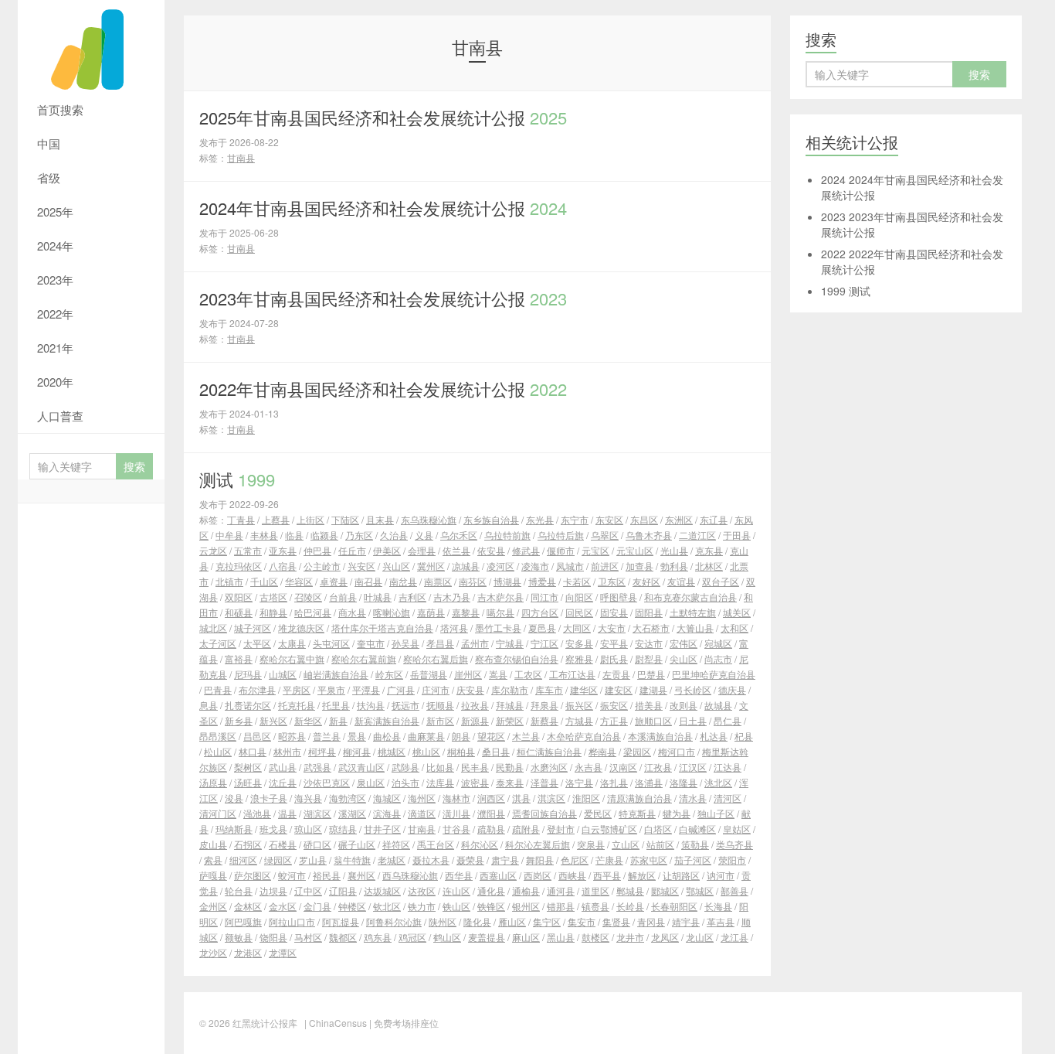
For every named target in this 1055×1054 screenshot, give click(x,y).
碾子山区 (356, 844)
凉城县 (466, 565)
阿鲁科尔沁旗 (394, 921)
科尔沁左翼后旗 (537, 844)
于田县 (737, 534)
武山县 (283, 766)
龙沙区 (213, 952)
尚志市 (718, 658)
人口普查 (60, 416)
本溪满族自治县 (660, 735)
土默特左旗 (693, 612)
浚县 (234, 797)
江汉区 (693, 766)
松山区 (218, 751)
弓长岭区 (692, 689)
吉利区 (412, 596)
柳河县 (357, 751)
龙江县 (734, 936)
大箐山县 (695, 627)
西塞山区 (498, 875)
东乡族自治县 (491, 519)
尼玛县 (248, 673)
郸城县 (630, 890)
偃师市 (561, 550)
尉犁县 (649, 658)
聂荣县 (470, 859)
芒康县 (609, 859)
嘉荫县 (431, 612)
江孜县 (658, 766)
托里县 (336, 704)
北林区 (709, 565)
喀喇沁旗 (391, 612)
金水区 (283, 905)
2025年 (55, 211)
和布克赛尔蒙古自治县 (690, 596)
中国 (48, 143)
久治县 (394, 534)
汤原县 (213, 782)
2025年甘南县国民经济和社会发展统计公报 (383, 117)
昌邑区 (257, 735)
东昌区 (644, 519)
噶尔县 (500, 612)
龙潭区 (283, 952)
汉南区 (623, 766)
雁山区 (512, 921)
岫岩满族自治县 (336, 673)
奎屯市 (371, 643)
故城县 (718, 704)
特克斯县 (637, 813)
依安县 (491, 550)
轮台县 (239, 890)
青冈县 (651, 921)
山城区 (283, 673)
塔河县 (454, 627)
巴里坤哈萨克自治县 (713, 673)
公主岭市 (322, 565)
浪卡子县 (268, 797)
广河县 (401, 689)
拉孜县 (475, 704)
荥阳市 (732, 859)
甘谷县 (456, 828)
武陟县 (405, 766)
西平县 (607, 875)
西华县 (459, 875)
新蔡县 (544, 720)
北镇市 (229, 581)
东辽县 (714, 519)
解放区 (642, 875)
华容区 (299, 581)
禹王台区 (435, 844)
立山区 (625, 844)
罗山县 (313, 859)
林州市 (287, 751)
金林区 (248, 905)
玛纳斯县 (234, 828)
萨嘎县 (213, 875)
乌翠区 (605, 534)
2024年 (55, 245)
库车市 (549, 689)
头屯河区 (331, 643)
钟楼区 (352, 905)
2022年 (55, 313)
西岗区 (537, 875)
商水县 (352, 612)
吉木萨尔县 (500, 596)
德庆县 (732, 689)
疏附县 (526, 828)
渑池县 (257, 813)
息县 (208, 704)
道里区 (595, 890)
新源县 (475, 720)
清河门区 (217, 813)
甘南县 (241, 157)
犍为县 (676, 813)
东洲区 (679, 519)
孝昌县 (440, 643)
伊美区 (387, 550)
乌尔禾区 (458, 534)
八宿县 (283, 565)
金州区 (213, 905)
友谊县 (681, 581)
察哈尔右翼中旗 (292, 658)
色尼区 (575, 859)
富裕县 (239, 658)
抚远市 (405, 704)
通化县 (491, 890)
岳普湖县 (428, 673)
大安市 (612, 627)
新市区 (440, 720)
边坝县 (273, 890)
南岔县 (403, 581)
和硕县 (239, 612)
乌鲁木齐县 (649, 534)
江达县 (727, 766)
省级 (48, 177)
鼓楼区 (595, 936)
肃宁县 (505, 859)
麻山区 (526, 936)
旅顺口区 (653, 720)
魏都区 (343, 936)
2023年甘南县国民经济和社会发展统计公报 (383, 298)
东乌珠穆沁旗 (428, 519)
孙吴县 (405, 643)
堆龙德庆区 (301, 627)
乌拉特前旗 (507, 534)
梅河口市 (676, 751)
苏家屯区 (648, 859)
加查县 (639, 565)
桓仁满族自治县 (549, 751)
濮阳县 (491, 813)
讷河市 (720, 875)
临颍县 (324, 534)
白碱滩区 (697, 828)
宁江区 (544, 643)
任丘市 (352, 550)
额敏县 (239, 936)
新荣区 (510, 720)
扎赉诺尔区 (248, 704)
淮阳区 (586, 797)
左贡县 (616, 673)
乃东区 (359, 534)
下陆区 (345, 519)
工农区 (528, 673)
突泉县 (591, 844)
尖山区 (683, 658)
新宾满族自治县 (386, 720)
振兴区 (579, 704)
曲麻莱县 (426, 735)
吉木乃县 (451, 596)
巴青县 (218, 689)
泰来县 (510, 782)
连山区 (456, 890)
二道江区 (697, 534)
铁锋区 (491, 905)
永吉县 (588, 766)
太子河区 (217, 643)
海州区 (422, 797)
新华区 (308, 720)
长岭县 (630, 905)
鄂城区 (700, 890)
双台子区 (720, 581)
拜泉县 (544, 704)
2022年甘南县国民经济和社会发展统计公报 (383, 389)
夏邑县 (542, 627)
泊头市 (405, 782)
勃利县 (674, 565)
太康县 (292, 643)
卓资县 (334, 581)
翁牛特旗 (352, 859)
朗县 (461, 735)
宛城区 (718, 643)
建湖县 (653, 689)
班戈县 (273, 828)
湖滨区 (317, 813)
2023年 (55, 279)
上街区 (310, 519)
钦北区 (387, 905)
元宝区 (595, 550)
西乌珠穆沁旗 (410, 875)
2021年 (55, 347)
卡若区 (577, 581)
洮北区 (718, 782)
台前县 (343, 596)
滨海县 (387, 813)
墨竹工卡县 (498, 627)
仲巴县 (317, 550)
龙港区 (248, 952)
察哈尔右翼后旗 (435, 658)
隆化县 (477, 921)
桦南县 (602, 751)
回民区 (579, 612)
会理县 (422, 550)
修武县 (526, 550)
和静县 (273, 612)
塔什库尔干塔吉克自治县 (382, 627)
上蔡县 (276, 519)
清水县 (693, 797)
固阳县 (649, 612)
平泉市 (331, 689)
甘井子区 (382, 828)
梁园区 (637, 751)
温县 (287, 813)
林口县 (252, 751)
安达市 (649, 643)
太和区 (734, 627)
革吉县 (720, 921)
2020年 (55, 382)
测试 (237, 479)
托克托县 (296, 704)
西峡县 (572, 875)
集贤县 (616, 921)
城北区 (213, 627)
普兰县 (327, 735)
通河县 (561, 890)
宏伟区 (683, 643)
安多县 (579, 643)
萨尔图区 (252, 875)
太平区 (257, 643)
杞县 (743, 735)
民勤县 (510, 766)
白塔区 (658, 828)
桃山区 (426, 751)
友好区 (646, 581)
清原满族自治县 (639, 797)
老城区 (391, 859)
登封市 (561, 828)
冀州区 (431, 565)
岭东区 (389, 673)
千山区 (264, 581)
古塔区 (273, 596)
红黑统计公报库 (91, 46)
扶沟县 (371, 704)
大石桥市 (651, 627)
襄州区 (361, 875)
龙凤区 (665, 936)
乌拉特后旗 (561, 534)
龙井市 (630, 936)
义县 (424, 534)
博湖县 (507, 581)
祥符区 (396, 844)
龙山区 (700, 936)
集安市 (581, 921)
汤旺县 (248, 782)
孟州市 (475, 643)
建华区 (584, 689)
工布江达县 (572, 673)
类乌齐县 (734, 844)
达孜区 (422, 890)
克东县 (709, 550)
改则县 (683, 704)
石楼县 (283, 844)
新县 (338, 720)
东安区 (609, 519)
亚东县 (283, 550)
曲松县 (387, 735)
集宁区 (547, 921)
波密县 (475, 782)
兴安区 (361, 565)
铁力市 (422, 905)
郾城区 (665, 890)
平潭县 (366, 689)
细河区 (243, 859)
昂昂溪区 (217, 735)
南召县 (368, 581)
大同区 (577, 627)
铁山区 (456, 905)
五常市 (248, 550)
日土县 (693, 720)
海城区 (387, 797)
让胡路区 (681, 875)
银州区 (526, 905)
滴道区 (422, 813)
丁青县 (241, 519)
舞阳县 (540, 859)
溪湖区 (352, 813)
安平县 (614, 643)
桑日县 (496, 751)
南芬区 (473, 581)
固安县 (614, 612)
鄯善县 (734, 890)
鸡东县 (378, 936)
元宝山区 (634, 550)
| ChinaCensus (335, 1022)
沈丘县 (283, 782)
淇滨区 (551, 797)
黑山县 (561, 936)
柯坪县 (322, 751)
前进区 (605, 565)
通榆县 (526, 890)
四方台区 (539, 612)
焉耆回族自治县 (544, 813)
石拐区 (248, 844)
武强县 (317, 766)
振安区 (614, 704)
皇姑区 (737, 828)
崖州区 (468, 673)
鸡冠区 (412, 936)
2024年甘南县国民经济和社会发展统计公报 (383, 208)
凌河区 (500, 565)
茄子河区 (692, 859)
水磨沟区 (549, 766)
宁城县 (510, 643)
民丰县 (475, 766)
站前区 (660, 844)
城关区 (737, 612)
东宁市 (575, 519)
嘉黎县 (466, 612)
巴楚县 (651, 673)
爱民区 (598, 813)
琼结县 (343, 828)
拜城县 (510, 704)
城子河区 (252, 627)
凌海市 (535, 565)
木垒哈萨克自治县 (584, 735)
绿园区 (278, 859)
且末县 (380, 519)
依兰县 (456, 550)
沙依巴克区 (327, 782)
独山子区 (715, 813)
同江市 (544, 596)
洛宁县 (579, 782)
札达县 (714, 735)
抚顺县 (440, 704)
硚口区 (317, 844)
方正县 (614, 720)
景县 (357, 735)
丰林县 (264, 534)
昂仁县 (727, 720)
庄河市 (435, 689)
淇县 (521, 797)
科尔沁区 (479, 844)
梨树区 (248, 766)
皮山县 (213, 844)
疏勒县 (491, 828)
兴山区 (396, 565)
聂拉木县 (430, 859)
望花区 (491, 735)
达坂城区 (382, 890)
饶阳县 (273, 936)
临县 (294, 534)
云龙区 (213, 550)
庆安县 (470, 689)
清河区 (727, 797)
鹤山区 (447, 936)
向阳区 (579, 596)
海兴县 (308, 797)
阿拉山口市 (292, 921)
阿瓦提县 (340, 921)
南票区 (438, 581)
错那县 (561, 905)
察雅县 (579, 658)
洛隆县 (683, 782)
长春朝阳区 (674, 905)
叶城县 (378, 596)
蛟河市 (292, 875)
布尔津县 (257, 689)
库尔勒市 (509, 689)
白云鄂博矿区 (609, 828)
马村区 (308, 936)
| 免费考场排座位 (403, 1022)
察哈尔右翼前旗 (363, 658)
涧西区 (491, 797)
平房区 (296, 689)
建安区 (619, 689)
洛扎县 (614, 782)
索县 (213, 859)
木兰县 (526, 735)
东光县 (540, 519)
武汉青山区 (361, 766)
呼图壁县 (618, 596)
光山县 (674, 550)
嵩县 (498, 673)
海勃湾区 (347, 797)
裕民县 (327, 875)
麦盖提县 (486, 936)
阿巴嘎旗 (243, 921)
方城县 (579, 720)
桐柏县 (461, 751)
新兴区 (273, 720)
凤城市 (570, 565)
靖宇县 (686, 921)
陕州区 (442, 921)
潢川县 (456, 813)
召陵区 (308, 596)
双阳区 (239, 596)
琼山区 (308, 828)
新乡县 (239, 720)
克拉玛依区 (238, 565)
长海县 (718, 905)
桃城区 (391, 751)
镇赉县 (595, 905)
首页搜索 (60, 109)
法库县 (440, 782)
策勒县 (695, 844)
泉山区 (371, 782)
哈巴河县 (312, 612)
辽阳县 (343, 890)
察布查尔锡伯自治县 (516, 658)
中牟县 (229, 534)
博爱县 (542, 581)
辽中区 (308, 890)
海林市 (456, 797)
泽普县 (544, 782)
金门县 (317, 905)
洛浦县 (649, 782)
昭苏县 (292, 735)
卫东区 (612, 581)
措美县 (649, 704)
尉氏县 (614, 658)
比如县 (440, 766)
